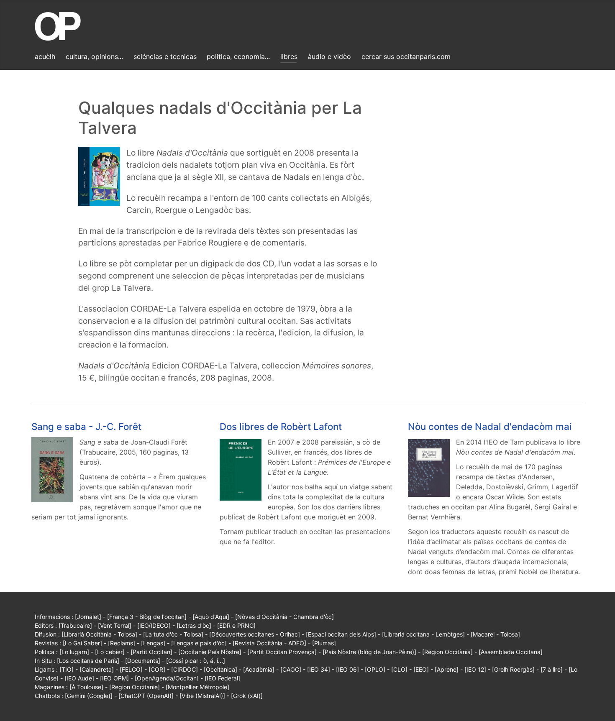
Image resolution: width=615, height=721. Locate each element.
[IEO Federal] (222, 678)
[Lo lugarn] (74, 651)
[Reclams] (121, 643)
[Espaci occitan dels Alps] (341, 634)
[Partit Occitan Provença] (282, 651)
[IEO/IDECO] (154, 625)
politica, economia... (238, 56)
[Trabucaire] (75, 625)
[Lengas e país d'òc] (199, 643)
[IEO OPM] (114, 678)
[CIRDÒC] (184, 669)
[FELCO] (131, 669)
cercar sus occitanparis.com (406, 56)
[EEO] (421, 669)
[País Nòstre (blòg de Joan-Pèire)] (369, 651)
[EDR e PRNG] (236, 625)
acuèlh (45, 56)
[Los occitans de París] (88, 660)
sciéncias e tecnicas (165, 56)
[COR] (157, 669)
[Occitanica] (220, 669)
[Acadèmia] (258, 669)
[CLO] (399, 669)
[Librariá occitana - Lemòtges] (423, 634)
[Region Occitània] (447, 651)
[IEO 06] (347, 669)
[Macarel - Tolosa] (495, 634)
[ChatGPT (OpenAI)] (146, 695)
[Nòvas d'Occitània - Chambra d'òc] (284, 616)
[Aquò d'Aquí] (210, 616)
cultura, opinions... (94, 56)
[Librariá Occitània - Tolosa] (99, 634)
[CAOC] (290, 669)
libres (288, 56)
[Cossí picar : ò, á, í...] (195, 660)
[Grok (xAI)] (247, 695)
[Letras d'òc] (194, 625)
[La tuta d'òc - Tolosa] (173, 634)
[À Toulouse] (86, 686)
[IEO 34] (318, 669)
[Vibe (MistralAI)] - (205, 695)
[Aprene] (447, 669)
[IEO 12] (475, 669)
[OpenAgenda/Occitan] (167, 678)
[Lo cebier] (110, 651)
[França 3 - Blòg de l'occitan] (147, 616)
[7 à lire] (552, 669)
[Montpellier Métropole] (197, 686)
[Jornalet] (88, 616)
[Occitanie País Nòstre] (209, 651)
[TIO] (66, 669)
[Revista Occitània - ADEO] (269, 643)
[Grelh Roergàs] (513, 669)
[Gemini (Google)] (89, 695)
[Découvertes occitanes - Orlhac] (254, 634)
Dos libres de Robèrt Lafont (281, 426)
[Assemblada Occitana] (511, 651)
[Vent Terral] (114, 625)
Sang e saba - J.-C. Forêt (86, 426)
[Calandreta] (96, 669)
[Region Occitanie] (134, 686)
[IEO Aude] (79, 678)
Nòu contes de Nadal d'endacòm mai (490, 426)
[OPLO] (375, 669)
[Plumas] (324, 643)
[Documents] (142, 660)
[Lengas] (153, 643)
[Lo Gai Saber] (82, 643)
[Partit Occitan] (151, 651)
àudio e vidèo (329, 56)
